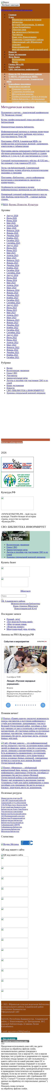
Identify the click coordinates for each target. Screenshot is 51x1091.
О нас (11, 17)
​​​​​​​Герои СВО (12, 373)
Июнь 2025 (12, 250)
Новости (11, 388)
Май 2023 (11, 312)
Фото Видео (14, 57)
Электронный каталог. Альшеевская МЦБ (25, 80)
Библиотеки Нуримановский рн (13, 818)
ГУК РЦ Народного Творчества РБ (14, 805)
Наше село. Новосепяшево (24, 37)
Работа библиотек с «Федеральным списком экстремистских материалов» (29, 100)
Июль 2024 (12, 278)
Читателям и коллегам (19, 86)
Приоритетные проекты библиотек (17, 127)
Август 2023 (12, 305)
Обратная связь (19, 29)
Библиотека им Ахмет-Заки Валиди (14, 809)
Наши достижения (15, 385)
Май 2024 (11, 283)
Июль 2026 (12, 218)
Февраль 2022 (13, 347)
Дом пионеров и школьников (12, 811)
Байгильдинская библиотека (11, 820)
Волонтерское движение (18, 370)
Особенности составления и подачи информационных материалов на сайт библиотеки (25, 188)
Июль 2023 (12, 307)
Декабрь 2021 (13, 352)
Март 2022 (11, 345)
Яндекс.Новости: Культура (23, 204)
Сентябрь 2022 (13, 332)
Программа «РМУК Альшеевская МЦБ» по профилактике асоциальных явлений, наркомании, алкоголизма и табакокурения (24, 143)
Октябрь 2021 (13, 357)
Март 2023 (11, 317)
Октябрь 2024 (13, 270)
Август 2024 (12, 275)
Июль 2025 (12, 248)
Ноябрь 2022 (12, 327)
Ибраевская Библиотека (10, 831)
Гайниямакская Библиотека (11, 827)
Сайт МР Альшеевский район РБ (13, 800)
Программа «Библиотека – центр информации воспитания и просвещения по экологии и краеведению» (22, 180)
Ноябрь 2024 (12, 268)
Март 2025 (11, 258)
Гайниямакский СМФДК (10, 825)
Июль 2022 (12, 337)
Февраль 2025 (13, 260)
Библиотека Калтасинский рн (12, 822)
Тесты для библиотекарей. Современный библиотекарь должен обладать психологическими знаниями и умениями (24, 170)
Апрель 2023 (12, 315)
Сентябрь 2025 (13, 243)
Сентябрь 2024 (13, 273)
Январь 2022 (12, 350)
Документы (17, 34)
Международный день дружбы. (21, 629)
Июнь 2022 (12, 340)
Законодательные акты (17, 378)
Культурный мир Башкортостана (13, 807)
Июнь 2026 (12, 220)
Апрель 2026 (12, 225)
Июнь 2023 (12, 310)
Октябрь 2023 (13, 300)
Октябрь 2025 (13, 240)
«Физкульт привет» (15, 626)
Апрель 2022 (12, 342)
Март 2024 (11, 288)
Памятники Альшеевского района (28, 39)
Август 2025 (12, 245)
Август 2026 (12, 215)
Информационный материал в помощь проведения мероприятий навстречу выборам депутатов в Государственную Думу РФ (25, 134)
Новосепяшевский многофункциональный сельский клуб (30, 48)
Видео (9, 368)
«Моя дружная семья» (17, 624)
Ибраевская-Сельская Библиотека (16, 10)
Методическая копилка (22, 94)
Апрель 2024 (12, 285)
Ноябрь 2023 (12, 297)
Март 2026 (11, 228)
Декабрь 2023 (13, 295)
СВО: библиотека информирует (23, 69)
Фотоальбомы (18, 59)
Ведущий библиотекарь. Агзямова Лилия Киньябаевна (28, 25)
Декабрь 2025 (13, 235)
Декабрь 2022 (13, 325)
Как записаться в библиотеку (25, 32)
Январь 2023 (12, 322)
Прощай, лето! (13, 619)
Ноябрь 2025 (12, 238)
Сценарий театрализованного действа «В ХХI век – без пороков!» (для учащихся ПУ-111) (25, 161)
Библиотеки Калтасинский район (13, 814)
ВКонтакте (26, 591)
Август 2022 (12, 335)
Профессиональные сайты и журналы (29, 96)
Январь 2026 (12, 233)
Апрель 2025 (12, 255)
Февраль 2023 (13, 320)
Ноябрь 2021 (12, 355)
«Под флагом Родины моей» (20, 621)
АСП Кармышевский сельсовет (13, 816)
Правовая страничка (21, 89)
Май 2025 (11, 253)
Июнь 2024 (12, 280)
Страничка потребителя (23, 91)
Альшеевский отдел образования (13, 803)
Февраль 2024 (13, 290)
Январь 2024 (12, 293)
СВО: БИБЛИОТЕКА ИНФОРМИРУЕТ (25, 390)
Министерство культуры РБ (11, 798)
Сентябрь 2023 (13, 302)
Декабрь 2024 (13, 265)
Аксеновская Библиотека (10, 829)
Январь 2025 (12, 263)
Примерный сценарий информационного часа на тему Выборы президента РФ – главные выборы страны (24, 196)
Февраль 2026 (13, 230)
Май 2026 (11, 223)
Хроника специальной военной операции (26, 393)
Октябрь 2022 (13, 330)
